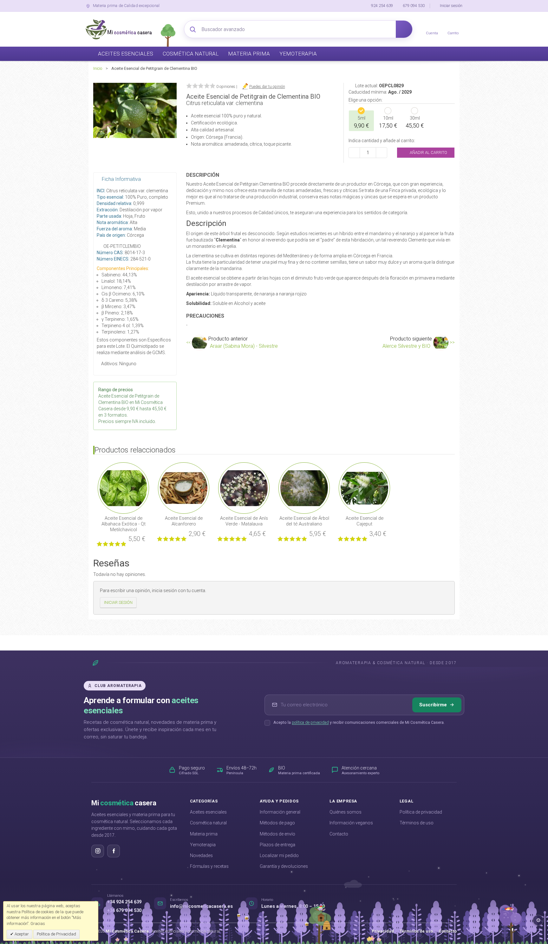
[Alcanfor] (183, 487)
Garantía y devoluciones (284, 866)
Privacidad (383, 931)
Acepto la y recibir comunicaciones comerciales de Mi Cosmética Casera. (359, 722)
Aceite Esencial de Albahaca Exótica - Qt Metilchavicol (123, 523)
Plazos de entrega (277, 844)
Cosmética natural (208, 822)
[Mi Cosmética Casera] (119, 29)
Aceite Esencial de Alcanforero (184, 521)
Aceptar (21, 934)
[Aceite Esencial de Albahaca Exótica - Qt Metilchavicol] (123, 487)
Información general (280, 812)
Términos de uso (417, 822)
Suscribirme (433, 705)
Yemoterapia (203, 844)
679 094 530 (414, 5)
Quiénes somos (345, 812)
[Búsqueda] (404, 29)
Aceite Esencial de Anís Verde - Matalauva (244, 521)
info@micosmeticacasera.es (201, 906)
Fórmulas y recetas (209, 866)
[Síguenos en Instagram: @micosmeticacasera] (97, 851)
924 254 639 (382, 5)
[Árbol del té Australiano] (304, 487)
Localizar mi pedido (279, 855)
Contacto (338, 833)
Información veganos (351, 822)
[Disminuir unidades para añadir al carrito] (354, 152)
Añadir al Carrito (428, 152)
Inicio (97, 68)
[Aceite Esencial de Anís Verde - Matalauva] (244, 487)
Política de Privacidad (56, 934)
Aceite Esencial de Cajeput (364, 521)
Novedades (201, 855)
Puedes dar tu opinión (267, 86)
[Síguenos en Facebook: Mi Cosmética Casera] (113, 851)
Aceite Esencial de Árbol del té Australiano (304, 521)
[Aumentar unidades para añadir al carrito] (381, 152)
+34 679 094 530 (124, 910)
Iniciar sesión (451, 5)
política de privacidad (310, 722)
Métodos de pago (277, 822)
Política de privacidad (421, 812)
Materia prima (204, 833)
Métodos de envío (277, 833)
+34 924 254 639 (124, 902)
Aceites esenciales (208, 812)
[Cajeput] (364, 487)
